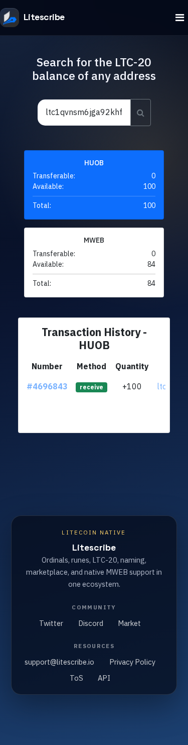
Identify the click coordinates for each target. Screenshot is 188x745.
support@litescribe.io (59, 662)
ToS (76, 678)
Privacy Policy (132, 662)
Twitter (51, 623)
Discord (90, 623)
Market (129, 623)
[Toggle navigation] (179, 18)
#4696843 (47, 386)
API (104, 678)
